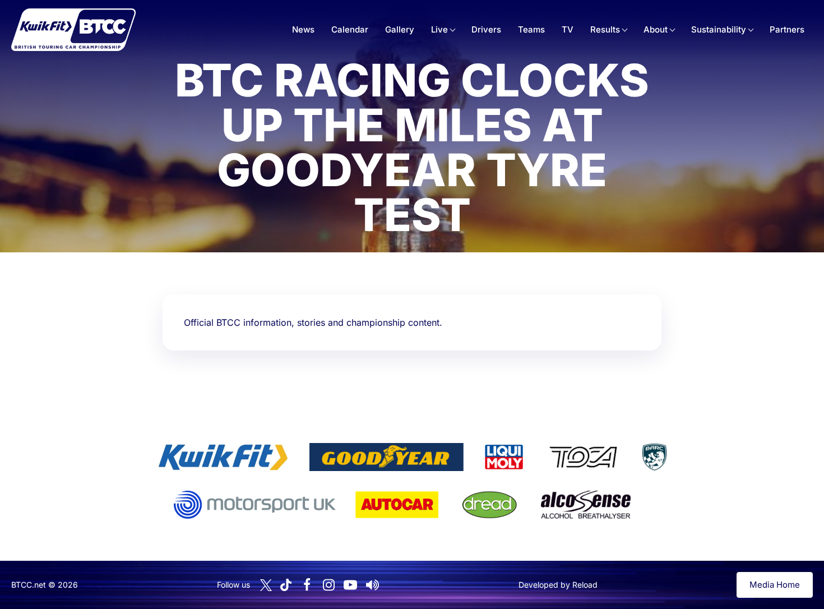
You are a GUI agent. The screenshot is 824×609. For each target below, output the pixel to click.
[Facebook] (306, 585)
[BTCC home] (73, 29)
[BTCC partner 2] (386, 457)
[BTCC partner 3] (504, 457)
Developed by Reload (558, 584)
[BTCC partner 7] (396, 505)
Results (605, 29)
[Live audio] (372, 585)
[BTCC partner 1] (223, 457)
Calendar (349, 29)
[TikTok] (285, 585)
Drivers (486, 29)
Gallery (399, 29)
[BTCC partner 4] (583, 457)
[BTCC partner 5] (654, 457)
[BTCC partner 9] (586, 505)
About (656, 29)
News (303, 29)
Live (439, 29)
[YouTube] (350, 585)
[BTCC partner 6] (255, 505)
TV (567, 29)
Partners (787, 29)
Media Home (774, 584)
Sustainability (718, 29)
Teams (531, 29)
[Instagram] (328, 585)
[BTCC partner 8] (489, 505)
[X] (266, 585)
